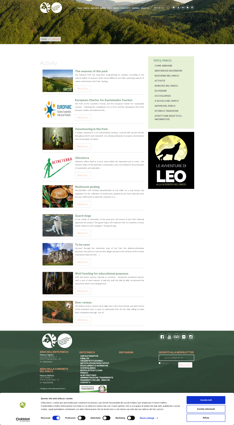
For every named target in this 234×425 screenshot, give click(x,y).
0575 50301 (47, 362)
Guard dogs (83, 215)
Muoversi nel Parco (167, 75)
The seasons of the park (91, 71)
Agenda (136, 8)
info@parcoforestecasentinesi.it (52, 388)
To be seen (82, 244)
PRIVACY (165, 363)
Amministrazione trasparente (96, 378)
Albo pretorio (88, 375)
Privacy (84, 373)
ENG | (183, 4)
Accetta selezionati (206, 409)
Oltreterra (82, 158)
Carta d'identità (89, 356)
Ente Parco (113, 8)
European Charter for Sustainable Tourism (103, 100)
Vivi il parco (83, 8)
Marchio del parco (166, 86)
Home (44, 39)
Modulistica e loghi (91, 370)
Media (103, 8)
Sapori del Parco (165, 106)
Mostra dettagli (147, 418)
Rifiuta (206, 418)
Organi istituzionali (91, 361)
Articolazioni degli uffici (94, 363)
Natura (95, 8)
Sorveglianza (87, 368)
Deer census (83, 302)
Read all (83, 88)
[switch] (81, 418)
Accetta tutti (206, 400)
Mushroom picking (87, 186)
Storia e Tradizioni (166, 111)
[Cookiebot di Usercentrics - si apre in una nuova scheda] (23, 420)
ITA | (177, 4)
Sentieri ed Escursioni (168, 70)
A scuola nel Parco (167, 101)
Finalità (84, 358)
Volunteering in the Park (91, 129)
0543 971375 (48, 382)
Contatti (126, 8)
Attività (160, 81)
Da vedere (161, 91)
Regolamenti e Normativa (94, 366)
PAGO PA (145, 8)
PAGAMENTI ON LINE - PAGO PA (95, 380)
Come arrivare (163, 65)
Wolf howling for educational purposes (101, 273)
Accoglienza (163, 96)
